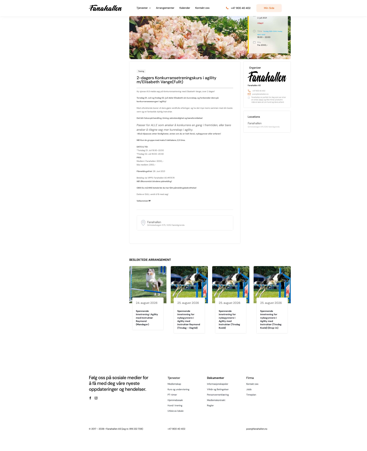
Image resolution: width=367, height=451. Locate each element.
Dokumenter (215, 378)
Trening (141, 71)
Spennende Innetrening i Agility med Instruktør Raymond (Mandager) (147, 318)
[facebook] (90, 398)
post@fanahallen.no (260, 94)
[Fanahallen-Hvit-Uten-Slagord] (105, 6)
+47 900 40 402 (258, 91)
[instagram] (96, 398)
